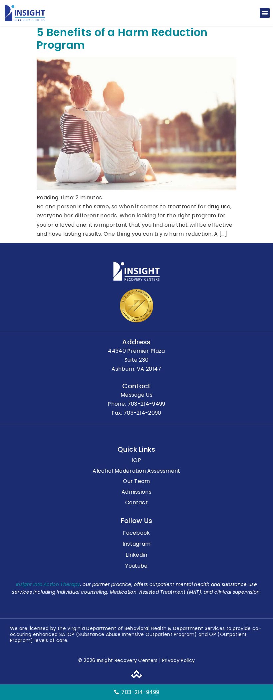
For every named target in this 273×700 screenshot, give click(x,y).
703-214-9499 (146, 404)
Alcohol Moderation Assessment (136, 471)
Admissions (136, 492)
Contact (136, 502)
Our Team (136, 481)
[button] (265, 13)
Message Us (136, 395)
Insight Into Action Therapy (48, 584)
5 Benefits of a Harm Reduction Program (122, 38)
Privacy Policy (177, 660)
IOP (136, 460)
